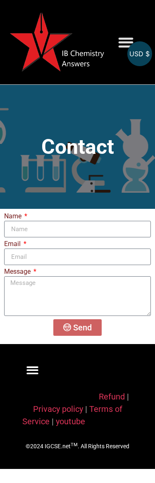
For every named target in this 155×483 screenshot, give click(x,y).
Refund (112, 397)
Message (18, 271)
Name (13, 216)
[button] (126, 42)
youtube (70, 421)
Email (13, 244)
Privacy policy (58, 409)
